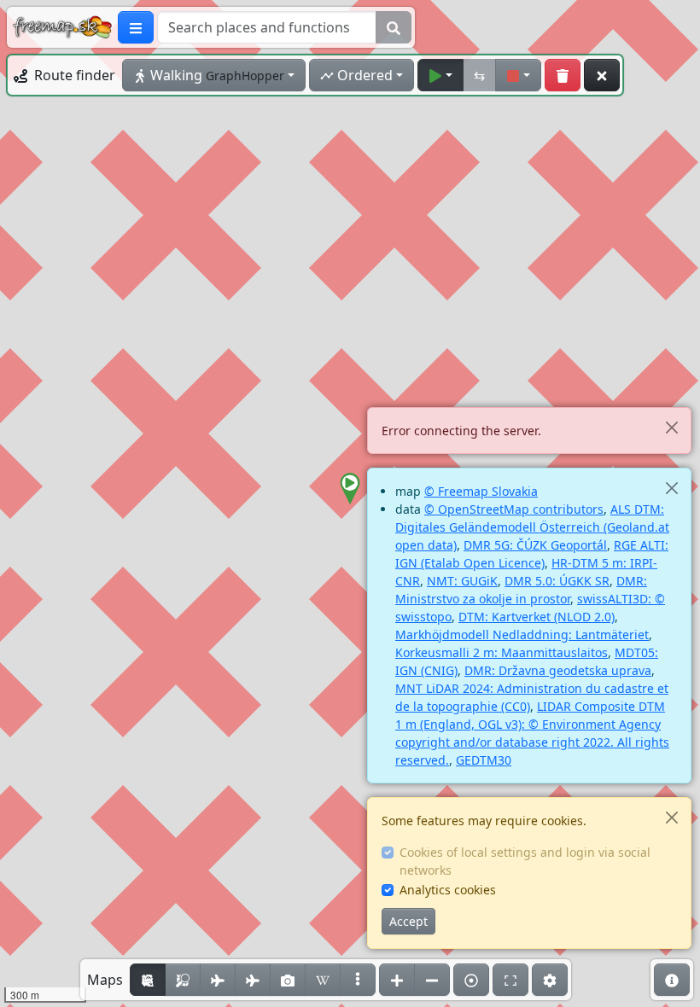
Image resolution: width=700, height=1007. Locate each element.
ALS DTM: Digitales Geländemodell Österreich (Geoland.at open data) (532, 527)
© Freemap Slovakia (481, 491)
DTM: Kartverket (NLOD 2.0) (536, 616)
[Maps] (358, 979)
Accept (408, 921)
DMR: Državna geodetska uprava (557, 670)
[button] (350, 489)
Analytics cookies (448, 890)
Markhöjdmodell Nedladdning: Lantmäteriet (522, 634)
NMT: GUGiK (462, 581)
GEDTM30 (483, 760)
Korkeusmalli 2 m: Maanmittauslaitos (501, 652)
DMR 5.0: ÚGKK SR (557, 581)
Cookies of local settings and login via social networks (525, 861)
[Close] (671, 427)
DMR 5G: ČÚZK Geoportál (535, 545)
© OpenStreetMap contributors (514, 509)
